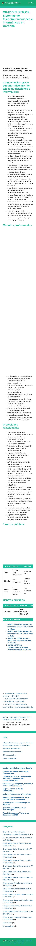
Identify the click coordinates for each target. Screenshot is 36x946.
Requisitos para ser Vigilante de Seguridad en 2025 (16, 814)
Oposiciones (7, 923)
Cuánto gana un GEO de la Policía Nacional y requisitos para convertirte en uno (17, 778)
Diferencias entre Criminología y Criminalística (16, 772)
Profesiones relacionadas (12, 752)
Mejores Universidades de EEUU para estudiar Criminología (16, 798)
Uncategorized (8, 926)
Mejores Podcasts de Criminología (17, 794)
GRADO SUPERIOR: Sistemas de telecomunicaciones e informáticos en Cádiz (20, 634)
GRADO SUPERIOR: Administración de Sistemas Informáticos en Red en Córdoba (19, 647)
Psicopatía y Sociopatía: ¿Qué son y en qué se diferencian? (18, 785)
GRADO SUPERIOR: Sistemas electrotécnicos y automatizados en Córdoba (19, 640)
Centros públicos (9, 755)
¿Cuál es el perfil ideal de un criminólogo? (14, 809)
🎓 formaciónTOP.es (11, 3)
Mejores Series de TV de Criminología (13, 790)
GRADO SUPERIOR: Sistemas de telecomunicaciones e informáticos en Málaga (20, 627)
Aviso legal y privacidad (24, 941)
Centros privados (10, 758)
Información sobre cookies (18, 943)
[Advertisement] (18, 49)
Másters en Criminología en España (17, 768)
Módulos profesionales (11, 748)
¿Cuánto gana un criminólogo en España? (16, 803)
